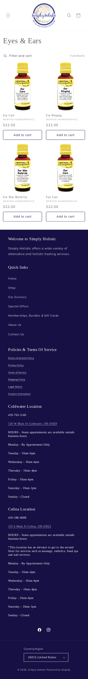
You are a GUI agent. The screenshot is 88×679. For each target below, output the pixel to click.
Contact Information (19, 393)
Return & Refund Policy (21, 358)
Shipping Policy (16, 379)
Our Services (17, 297)
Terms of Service (17, 372)
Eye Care (52, 197)
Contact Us (16, 334)
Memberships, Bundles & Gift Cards (33, 315)
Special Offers (18, 306)
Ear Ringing (54, 115)
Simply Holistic (37, 669)
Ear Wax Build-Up (15, 197)
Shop (11, 288)
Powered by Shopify (59, 669)
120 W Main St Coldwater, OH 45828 (32, 423)
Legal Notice (15, 386)
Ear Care (9, 115)
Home (12, 278)
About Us (14, 325)
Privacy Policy (16, 365)
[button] (8, 15)
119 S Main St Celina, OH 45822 (29, 526)
